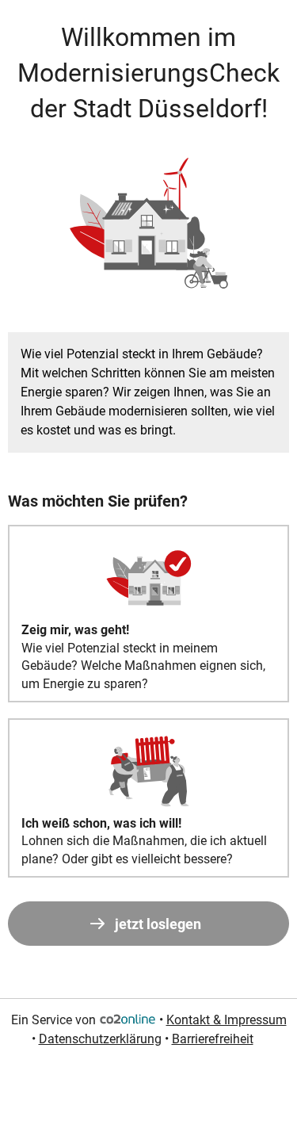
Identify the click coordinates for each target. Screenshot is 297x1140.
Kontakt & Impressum (226, 1019)
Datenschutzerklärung (100, 1038)
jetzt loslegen (158, 924)
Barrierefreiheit (212, 1038)
